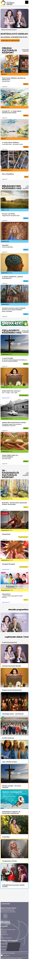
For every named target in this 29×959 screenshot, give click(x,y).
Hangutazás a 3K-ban (9, 861)
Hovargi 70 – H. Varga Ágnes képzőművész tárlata (11, 111)
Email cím (3, 949)
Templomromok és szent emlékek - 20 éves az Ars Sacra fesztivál (14, 308)
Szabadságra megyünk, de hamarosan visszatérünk (11, 812)
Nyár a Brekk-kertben (9, 762)
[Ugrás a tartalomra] (14, 26)
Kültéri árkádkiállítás (7, 247)
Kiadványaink (4, 934)
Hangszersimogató (8, 564)
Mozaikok (5, 245)
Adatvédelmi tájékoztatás (8, 929)
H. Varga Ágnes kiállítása (10, 142)
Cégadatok (4, 931)
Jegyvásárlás (5, 398)
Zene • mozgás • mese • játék (9, 392)
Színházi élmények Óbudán (11, 666)
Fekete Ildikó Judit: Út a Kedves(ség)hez (10, 456)
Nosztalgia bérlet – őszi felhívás (13, 714)
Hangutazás (6, 534)
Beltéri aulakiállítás (7, 311)
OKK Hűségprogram (6, 938)
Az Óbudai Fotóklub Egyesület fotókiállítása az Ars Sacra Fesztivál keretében (14, 360)
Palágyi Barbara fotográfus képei (10, 215)
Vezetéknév (4, 943)
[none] (14, 64)
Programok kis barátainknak (12, 690)
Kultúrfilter (6, 837)
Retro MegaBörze (8, 174)
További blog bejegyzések (9, 642)
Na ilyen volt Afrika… (9, 214)
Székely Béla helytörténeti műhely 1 (14, 422)
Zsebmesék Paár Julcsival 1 (11, 391)
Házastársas (6, 594)
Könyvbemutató (6, 458)
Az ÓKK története (8, 738)
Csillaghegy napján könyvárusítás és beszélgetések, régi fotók (11, 425)
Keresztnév (4, 946)
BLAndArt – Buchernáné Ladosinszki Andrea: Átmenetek (14, 503)
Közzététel (4, 933)
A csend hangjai (7, 358)
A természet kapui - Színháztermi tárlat (12, 144)
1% (1, 936)
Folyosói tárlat (6, 81)
